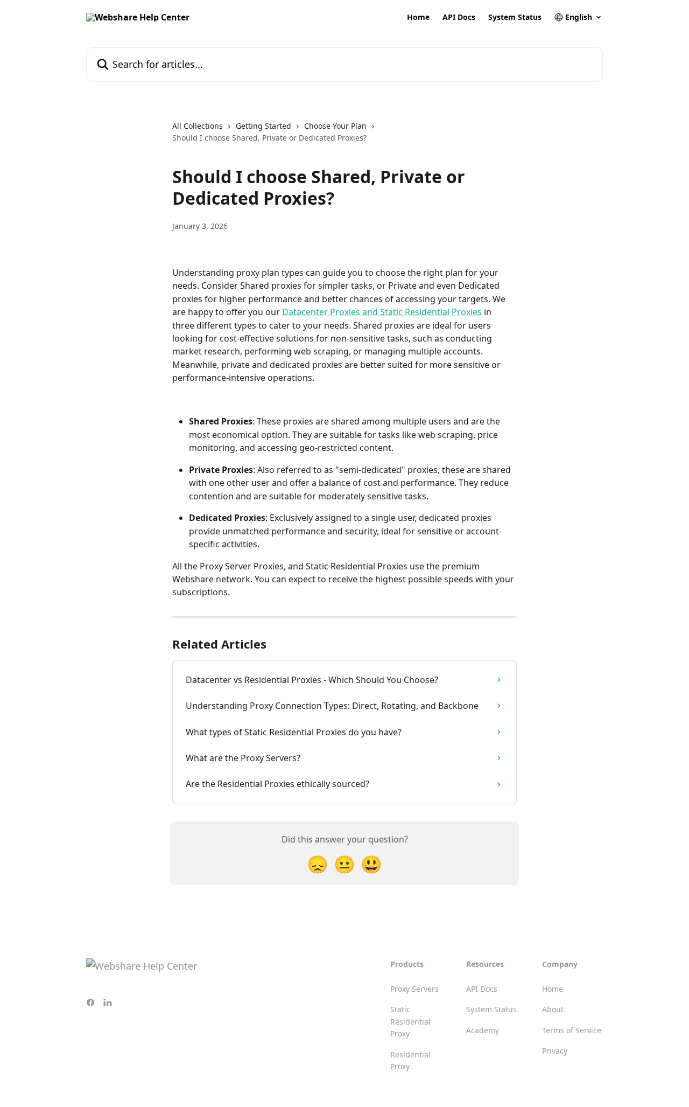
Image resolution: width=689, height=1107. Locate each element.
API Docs (458, 17)
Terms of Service (571, 1030)
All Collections (197, 126)
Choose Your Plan (335, 126)
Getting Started (263, 126)
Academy (482, 1030)
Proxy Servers (414, 989)
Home (418, 17)
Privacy (554, 1051)
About (553, 1009)
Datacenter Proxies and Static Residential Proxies (382, 312)
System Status (515, 17)
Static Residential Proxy (410, 1021)
